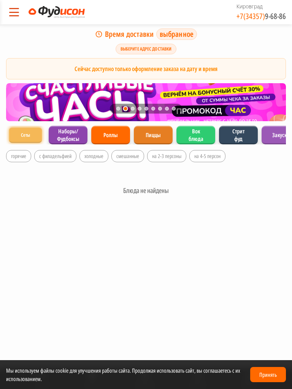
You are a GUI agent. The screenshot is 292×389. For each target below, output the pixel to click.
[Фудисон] (56, 12)
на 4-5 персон (207, 156)
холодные (93, 156)
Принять (268, 374)
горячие (18, 156)
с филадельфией (55, 156)
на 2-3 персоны (166, 156)
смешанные (127, 156)
